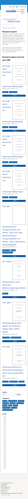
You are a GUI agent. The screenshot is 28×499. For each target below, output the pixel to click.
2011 (5, 438)
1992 (5, 467)
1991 (5, 468)
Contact (23, 13)
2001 (5, 453)
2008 (5, 443)
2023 (5, 420)
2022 (5, 422)
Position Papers (21, 11)
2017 (5, 429)
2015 (5, 432)
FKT (17, 9)
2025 (5, 417)
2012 (5, 437)
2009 (5, 441)
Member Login (12, 6)
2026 (5, 416)
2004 (5, 449)
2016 (5, 431)
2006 (5, 446)
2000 (5, 455)
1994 (5, 464)
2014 (5, 434)
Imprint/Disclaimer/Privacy (5, 494)
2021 (5, 423)
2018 (5, 428)
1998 (5, 458)
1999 (5, 456)
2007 (5, 444)
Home (13, 9)
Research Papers (11, 11)
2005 (5, 447)
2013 (5, 435)
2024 (5, 419)
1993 (5, 465)
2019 (5, 426)
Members (23, 9)
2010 (5, 440)
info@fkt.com (6, 490)
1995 (5, 462)
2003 (5, 450)
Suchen (18, 394)
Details (15, 95)
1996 (5, 461)
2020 (5, 425)
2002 (5, 452)
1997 (5, 459)
